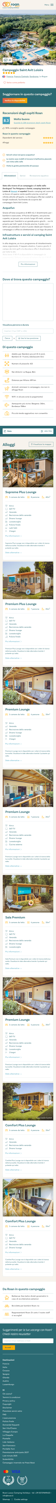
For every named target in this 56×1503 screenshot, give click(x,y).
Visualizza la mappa (42, 444)
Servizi (23, 176)
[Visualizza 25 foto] (28, 37)
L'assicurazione (9, 1418)
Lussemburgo (8, 1384)
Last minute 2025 (10, 1456)
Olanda (6, 1377)
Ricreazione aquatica (39, 176)
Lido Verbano (8, 1442)
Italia (5, 1367)
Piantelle (6, 1438)
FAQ (4, 1414)
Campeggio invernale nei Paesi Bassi (19, 1463)
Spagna (6, 1374)
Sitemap (6, 1499)
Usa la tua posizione (29, 338)
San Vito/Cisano (10, 1428)
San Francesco (9, 1445)
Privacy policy (9, 1401)
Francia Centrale (21, 76)
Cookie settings (20, 1499)
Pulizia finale (8, 1421)
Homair (14, 191)
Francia (10, 76)
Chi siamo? (7, 1394)
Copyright (7, 1404)
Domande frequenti (11, 1425)
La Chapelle (8, 1435)
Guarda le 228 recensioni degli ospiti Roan (32, 123)
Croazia (6, 1370)
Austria (6, 1381)
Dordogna (34, 76)
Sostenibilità (8, 1459)
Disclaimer (7, 1407)
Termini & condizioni (11, 1397)
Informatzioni (10, 176)
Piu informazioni (28, 264)
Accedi (8, 1347)
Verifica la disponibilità (15, 100)
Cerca (7, 338)
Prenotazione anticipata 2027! (16, 1452)
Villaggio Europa (10, 1432)
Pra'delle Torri (9, 1449)
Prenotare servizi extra (12, 1411)
